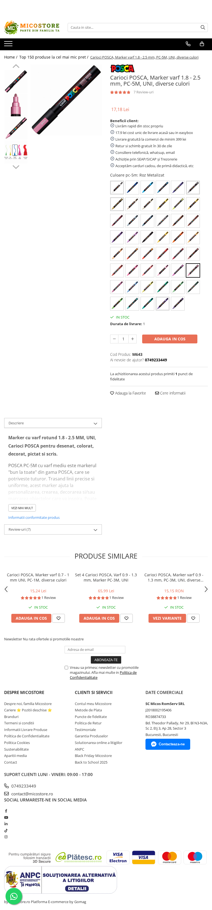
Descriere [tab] (16, 422)
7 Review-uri (143, 92)
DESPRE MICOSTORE (24, 692)
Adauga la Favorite (130, 393)
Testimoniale (85, 729)
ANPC (79, 749)
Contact (10, 762)
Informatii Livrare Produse (25, 729)
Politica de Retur (88, 722)
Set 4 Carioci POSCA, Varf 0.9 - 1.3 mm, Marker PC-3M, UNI (106, 577)
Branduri (11, 716)
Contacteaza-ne (172, 744)
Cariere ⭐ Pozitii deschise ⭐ (28, 710)
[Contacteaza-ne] (188, 43)
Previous (15, 67)
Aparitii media (15, 755)
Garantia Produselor (91, 735)
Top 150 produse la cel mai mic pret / (54, 57)
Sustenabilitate (16, 749)
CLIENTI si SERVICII (94, 692)
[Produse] (9, 45)
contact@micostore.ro (31, 793)
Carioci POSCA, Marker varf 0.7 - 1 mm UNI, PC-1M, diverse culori (38, 577)
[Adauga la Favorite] (58, 618)
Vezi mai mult (22, 508)
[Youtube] (6, 817)
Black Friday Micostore (93, 755)
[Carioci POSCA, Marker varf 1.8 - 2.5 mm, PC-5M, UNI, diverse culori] (66, 100)
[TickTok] (6, 830)
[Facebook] (6, 810)
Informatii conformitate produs (34, 517)
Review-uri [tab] (20, 529)
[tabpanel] (66, 100)
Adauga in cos (170, 338)
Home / (11, 57)
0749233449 (23, 786)
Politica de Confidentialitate (26, 735)
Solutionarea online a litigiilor (98, 742)
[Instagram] (6, 836)
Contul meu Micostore (93, 703)
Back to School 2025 (91, 762)
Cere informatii (172, 393)
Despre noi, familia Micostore (28, 703)
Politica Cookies (17, 742)
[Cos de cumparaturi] (202, 43)
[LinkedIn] (6, 823)
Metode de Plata (88, 710)
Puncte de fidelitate (91, 716)
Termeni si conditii (19, 722)
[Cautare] (203, 27)
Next (15, 166)
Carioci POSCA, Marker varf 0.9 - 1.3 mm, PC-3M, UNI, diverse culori (173, 577)
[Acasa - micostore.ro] (31, 27)
